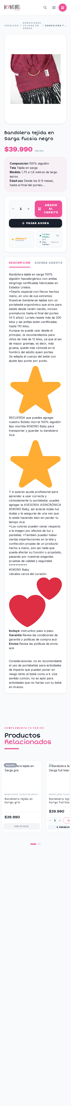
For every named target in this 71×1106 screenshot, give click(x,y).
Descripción (19, 262)
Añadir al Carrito (51, 209)
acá (55, 639)
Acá (11, 435)
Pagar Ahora (37, 223)
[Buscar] (45, 8)
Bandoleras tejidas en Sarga (32, 25)
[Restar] (13, 209)
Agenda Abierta (49, 262)
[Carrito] (63, 8)
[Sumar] (28, 209)
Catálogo (11, 25)
